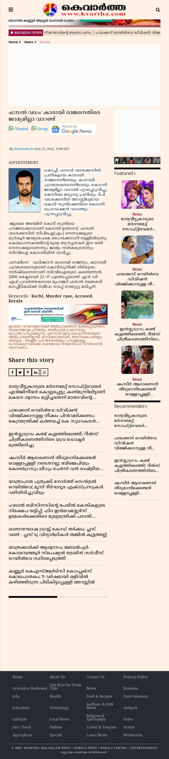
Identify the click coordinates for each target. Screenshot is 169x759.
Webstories (132, 735)
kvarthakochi (24, 149)
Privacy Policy (135, 677)
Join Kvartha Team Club (65, 687)
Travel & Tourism (101, 727)
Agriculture (22, 735)
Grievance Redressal (30, 689)
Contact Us (95, 677)
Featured (123, 173)
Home (13, 42)
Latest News (96, 735)
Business (130, 689)
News (28, 42)
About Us (57, 677)
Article (129, 727)
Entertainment (135, 696)
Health (55, 696)
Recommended (129, 406)
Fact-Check (22, 727)
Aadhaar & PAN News (99, 706)
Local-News (59, 719)
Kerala (45, 42)
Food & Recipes (99, 696)
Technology (59, 708)
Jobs (16, 696)
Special (56, 735)
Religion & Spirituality (96, 718)
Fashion (56, 727)
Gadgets (130, 708)
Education (21, 708)
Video (128, 719)
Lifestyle (20, 719)
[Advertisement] (84, 75)
